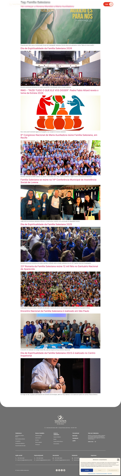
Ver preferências (113, 470)
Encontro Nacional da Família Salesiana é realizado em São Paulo (55, 311)
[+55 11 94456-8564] (72, 458)
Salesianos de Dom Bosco (19, 436)
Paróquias (37, 444)
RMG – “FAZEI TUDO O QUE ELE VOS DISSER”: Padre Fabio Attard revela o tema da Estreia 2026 (59, 91)
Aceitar (87, 470)
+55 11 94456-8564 (78, 458)
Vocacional (75, 433)
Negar (99, 470)
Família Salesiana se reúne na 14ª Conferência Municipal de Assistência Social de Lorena (58, 181)
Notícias (74, 436)
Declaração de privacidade (101, 473)
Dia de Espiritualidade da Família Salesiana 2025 (46, 224)
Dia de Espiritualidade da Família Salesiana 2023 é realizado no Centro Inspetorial (58, 354)
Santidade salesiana (20, 443)
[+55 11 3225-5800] (53, 458)
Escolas (37, 440)
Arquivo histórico (57, 437)
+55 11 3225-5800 (58, 458)
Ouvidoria (75, 438)
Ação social (38, 437)
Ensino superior (38, 442)
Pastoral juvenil (38, 435)
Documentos (56, 443)
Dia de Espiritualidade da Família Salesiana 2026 (46, 48)
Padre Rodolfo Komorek (20, 445)
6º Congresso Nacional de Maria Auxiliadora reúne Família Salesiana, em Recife (59, 136)
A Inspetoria (17, 441)
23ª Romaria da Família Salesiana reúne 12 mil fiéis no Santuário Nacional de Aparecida (59, 267)
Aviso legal (110, 473)
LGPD (73, 441)
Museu (55, 439)
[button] (118, 459)
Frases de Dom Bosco (58, 441)
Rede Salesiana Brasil (20, 439)
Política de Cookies (92, 473)
